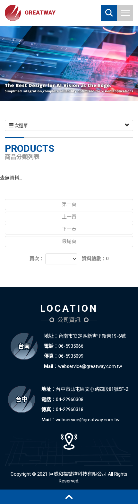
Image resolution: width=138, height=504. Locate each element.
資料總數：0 (95, 258)
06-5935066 (70, 346)
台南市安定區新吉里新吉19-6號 (92, 336)
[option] (69, 63)
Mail (48, 366)
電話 (49, 346)
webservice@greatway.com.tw (90, 366)
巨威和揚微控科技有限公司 (30, 13)
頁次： (37, 258)
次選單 (20, 125)
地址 (49, 336)
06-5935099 (70, 356)
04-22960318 (69, 409)
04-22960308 (69, 399)
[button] (109, 13)
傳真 (49, 356)
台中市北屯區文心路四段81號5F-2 (92, 389)
